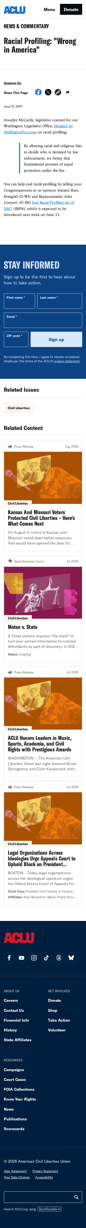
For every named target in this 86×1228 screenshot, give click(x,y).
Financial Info (16, 1020)
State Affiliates (17, 1039)
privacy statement (67, 361)
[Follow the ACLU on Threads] (59, 958)
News (9, 1109)
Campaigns (14, 1069)
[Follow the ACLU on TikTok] (46, 958)
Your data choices (17, 1177)
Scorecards (14, 1128)
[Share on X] (48, 93)
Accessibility (44, 1177)
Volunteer (57, 1030)
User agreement (15, 1171)
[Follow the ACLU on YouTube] (21, 958)
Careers (11, 1000)
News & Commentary (24, 27)
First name (15, 297)
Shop (52, 1010)
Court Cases (15, 1079)
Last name (47, 297)
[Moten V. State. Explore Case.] (43, 609)
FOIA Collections (19, 1089)
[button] (58, 93)
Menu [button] (49, 9)
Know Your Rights (20, 1099)
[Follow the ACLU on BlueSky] (71, 958)
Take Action (59, 1020)
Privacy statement (45, 1171)
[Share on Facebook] (38, 93)
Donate (71, 9)
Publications (15, 1119)
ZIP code (13, 336)
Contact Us (14, 1010)
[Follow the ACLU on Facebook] (9, 958)
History (10, 1030)
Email (11, 317)
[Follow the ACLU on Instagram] (34, 958)
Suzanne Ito (12, 83)
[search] (76, 1197)
